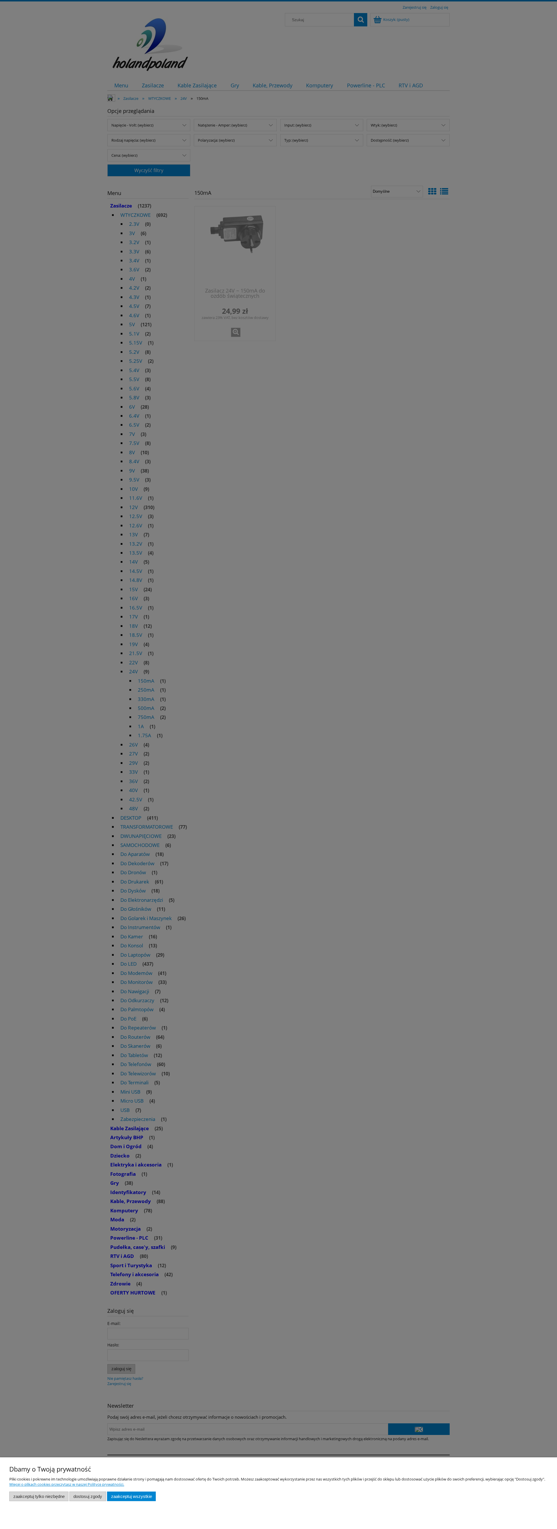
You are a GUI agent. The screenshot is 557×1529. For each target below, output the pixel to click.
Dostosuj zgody (87, 1496)
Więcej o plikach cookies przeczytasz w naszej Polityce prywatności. (66, 1484)
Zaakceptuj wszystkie (131, 1496)
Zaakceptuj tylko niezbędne (39, 1496)
